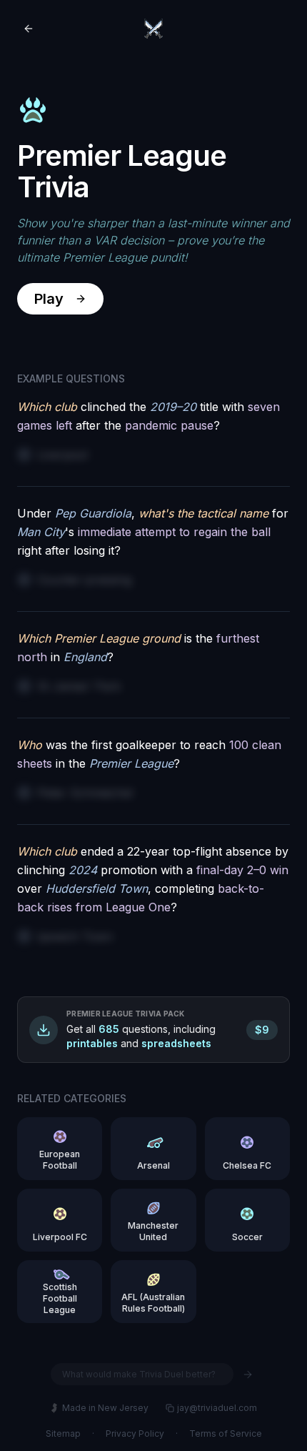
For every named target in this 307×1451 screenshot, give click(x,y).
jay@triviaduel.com (217, 1407)
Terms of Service (225, 1433)
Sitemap (63, 1433)
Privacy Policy (135, 1433)
